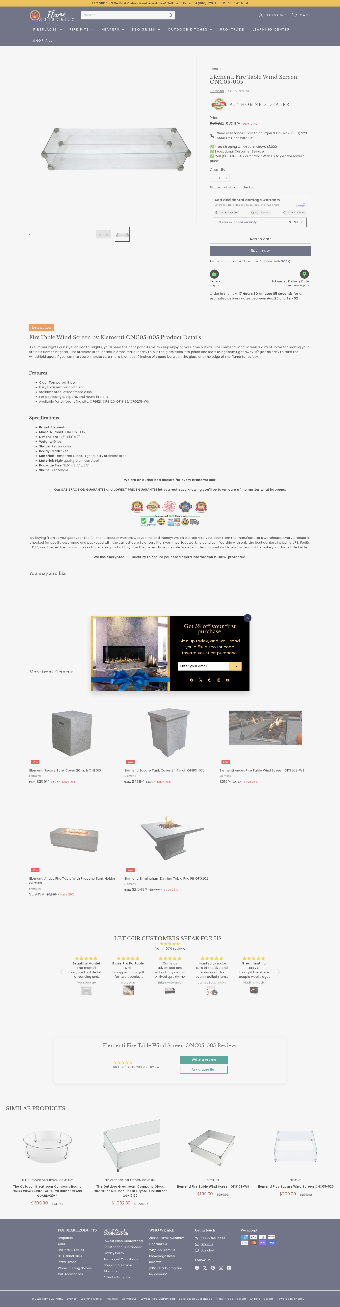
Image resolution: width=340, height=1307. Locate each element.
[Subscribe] (235, 666)
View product (47, 1151)
